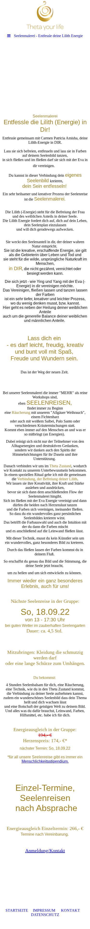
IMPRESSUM (44, 910)
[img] (45, 15)
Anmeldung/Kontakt (45, 850)
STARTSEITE (17, 910)
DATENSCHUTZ (45, 915)
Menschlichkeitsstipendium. (45, 761)
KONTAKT (70, 910)
